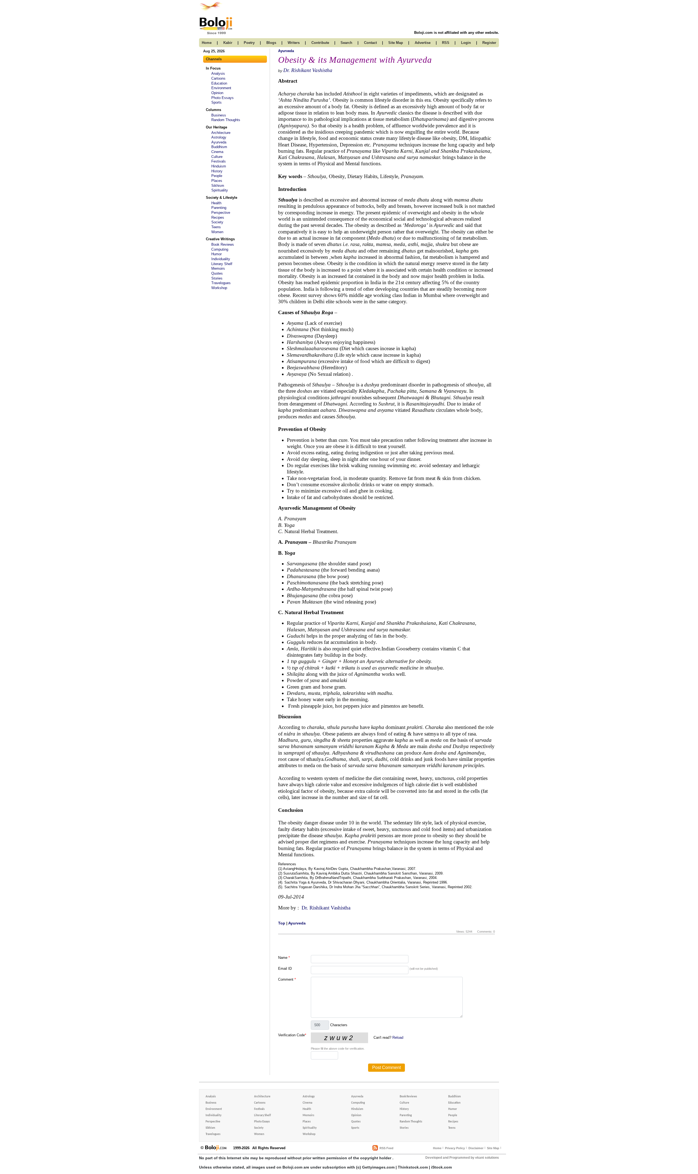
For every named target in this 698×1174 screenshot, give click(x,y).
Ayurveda (218, 142)
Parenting (218, 208)
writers (294, 43)
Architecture (220, 133)
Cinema (217, 152)
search (346, 43)
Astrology (218, 137)
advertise (423, 43)
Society (217, 222)
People (216, 176)
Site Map (493, 1148)
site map (395, 43)
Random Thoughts (225, 120)
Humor (216, 254)
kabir (227, 43)
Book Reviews (222, 244)
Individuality (220, 259)
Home (437, 1148)
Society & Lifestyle (221, 198)
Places (216, 181)
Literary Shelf (221, 264)
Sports (216, 102)
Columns (213, 110)
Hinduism (218, 166)
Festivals (218, 161)
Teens (216, 227)
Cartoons (218, 78)
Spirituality (219, 190)
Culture (216, 157)
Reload (397, 1037)
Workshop (219, 288)
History (216, 171)
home (207, 43)
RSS (445, 43)
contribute (320, 43)
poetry (249, 43)
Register (489, 43)
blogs (271, 43)
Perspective (220, 213)
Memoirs (218, 268)
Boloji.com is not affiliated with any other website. (456, 33)
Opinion (217, 93)
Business (218, 115)
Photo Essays (222, 98)
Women (217, 232)
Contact (370, 43)
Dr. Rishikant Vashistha (307, 70)
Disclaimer (475, 1148)
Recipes (217, 217)
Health (216, 203)
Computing (219, 249)
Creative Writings (220, 239)
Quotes (217, 273)
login (466, 43)
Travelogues (221, 283)
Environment (221, 88)
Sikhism (217, 186)
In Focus (213, 68)
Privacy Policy (455, 1148)
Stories (216, 278)
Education (219, 83)
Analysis (218, 73)
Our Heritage (216, 127)
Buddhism (219, 147)
